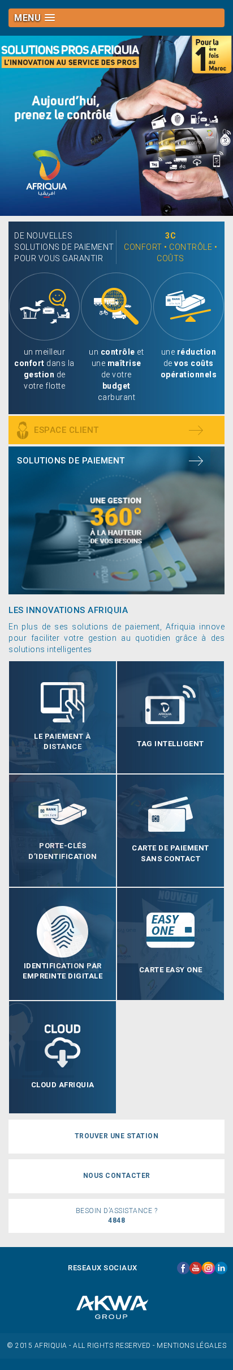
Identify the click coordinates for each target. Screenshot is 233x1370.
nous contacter (116, 1176)
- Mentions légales (189, 1346)
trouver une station (117, 1136)
